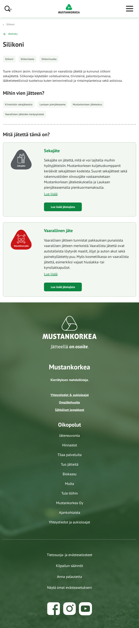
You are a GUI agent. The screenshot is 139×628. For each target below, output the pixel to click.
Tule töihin (69, 493)
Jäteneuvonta (69, 435)
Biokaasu (70, 474)
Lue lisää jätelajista (63, 207)
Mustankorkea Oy (69, 503)
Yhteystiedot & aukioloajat (69, 395)
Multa (69, 483)
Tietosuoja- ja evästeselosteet (69, 554)
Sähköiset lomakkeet (69, 410)
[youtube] (85, 608)
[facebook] (53, 608)
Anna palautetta (69, 576)
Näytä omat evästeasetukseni (69, 587)
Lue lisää (51, 194)
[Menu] (129, 9)
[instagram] (69, 608)
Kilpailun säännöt (69, 565)
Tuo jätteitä (69, 464)
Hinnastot (69, 445)
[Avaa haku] (8, 9)
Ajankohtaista (69, 512)
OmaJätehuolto (69, 402)
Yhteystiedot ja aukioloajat (69, 522)
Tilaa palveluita (70, 454)
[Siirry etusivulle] (69, 8)
